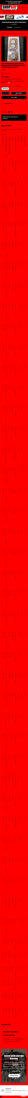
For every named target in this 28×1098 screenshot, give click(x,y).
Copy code (18, 27)
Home (2, 32)
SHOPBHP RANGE (14, 1075)
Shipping (9, 79)
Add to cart (19, 93)
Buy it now (14, 97)
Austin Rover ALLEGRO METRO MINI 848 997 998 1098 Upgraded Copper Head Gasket (12, 34)
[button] (22, 7)
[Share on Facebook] (9, 112)
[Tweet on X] (6, 112)
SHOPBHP (3, 69)
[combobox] (14, 11)
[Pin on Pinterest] (11, 112)
